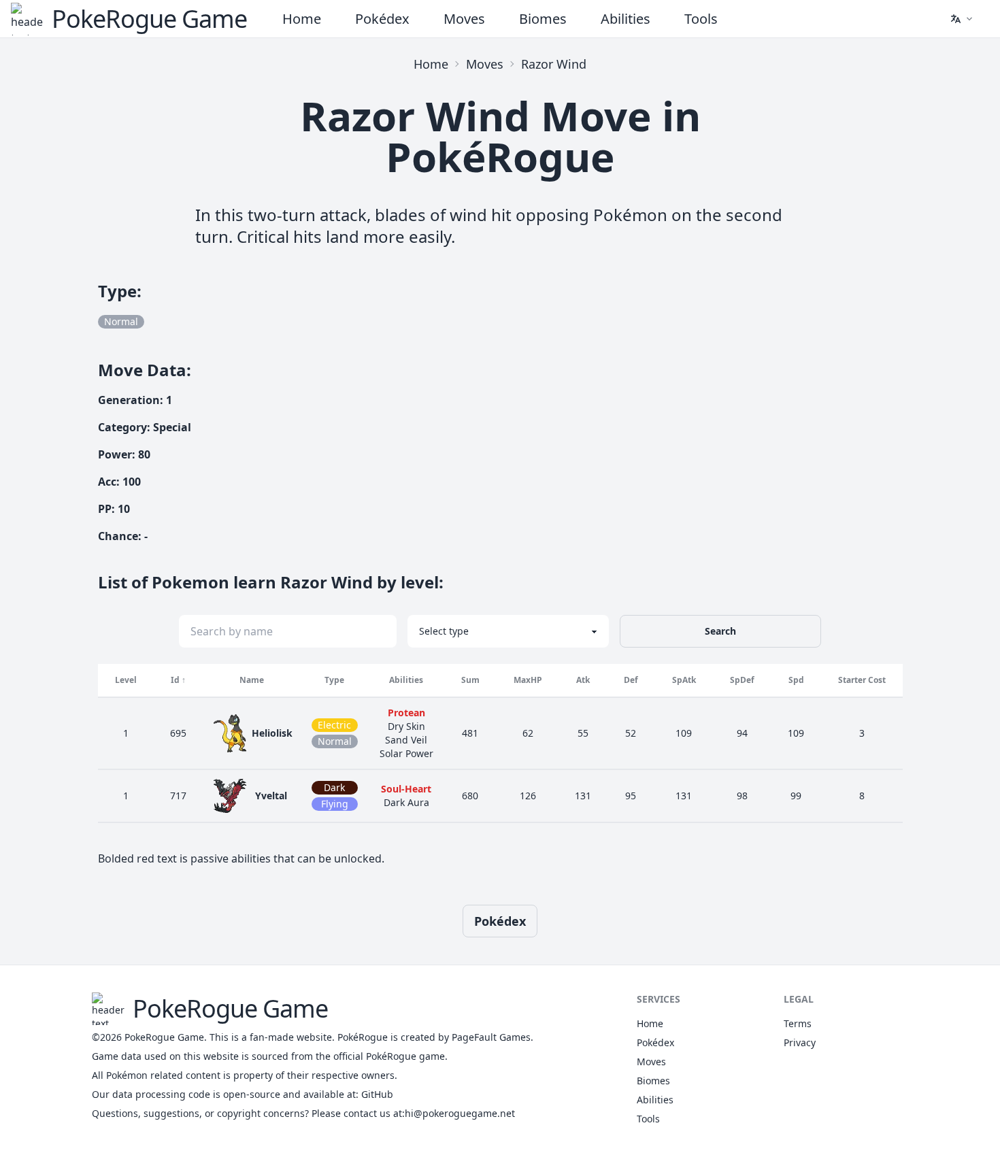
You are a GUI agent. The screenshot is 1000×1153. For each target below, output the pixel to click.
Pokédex (382, 19)
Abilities (625, 19)
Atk (583, 680)
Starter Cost (862, 680)
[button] (961, 19)
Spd (796, 680)
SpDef (742, 680)
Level (126, 680)
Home (301, 19)
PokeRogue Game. (165, 1037)
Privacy (800, 1042)
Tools (701, 19)
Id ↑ (178, 680)
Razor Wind (553, 64)
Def (631, 680)
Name (251, 680)
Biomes (543, 19)
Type (334, 680)
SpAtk (684, 680)
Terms (798, 1023)
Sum (470, 680)
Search (720, 630)
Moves (464, 19)
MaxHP (528, 680)
